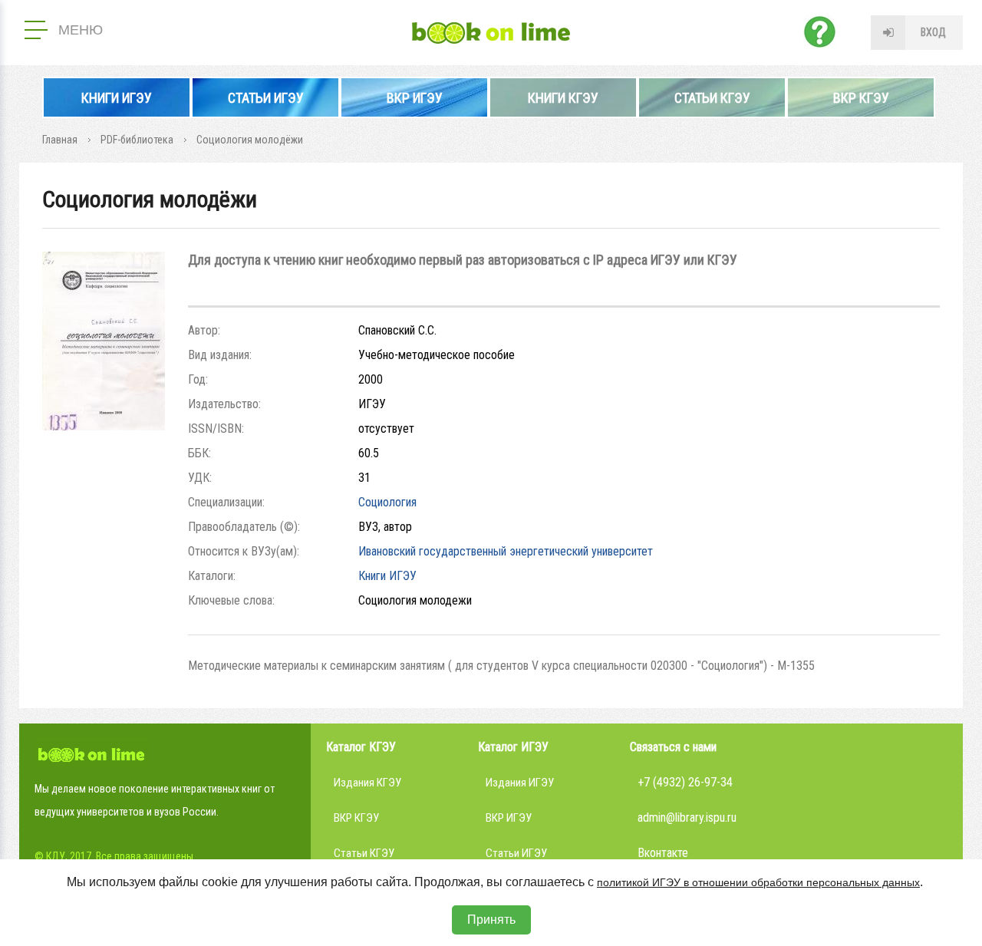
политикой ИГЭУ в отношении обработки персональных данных (758, 882)
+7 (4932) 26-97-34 (685, 782)
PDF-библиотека (137, 139)
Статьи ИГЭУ (266, 98)
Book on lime (491, 33)
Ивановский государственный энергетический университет (505, 551)
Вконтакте (663, 852)
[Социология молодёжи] (103, 426)
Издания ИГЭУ (520, 782)
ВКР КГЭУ (861, 98)
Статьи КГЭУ (712, 98)
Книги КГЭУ (563, 98)
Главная (59, 139)
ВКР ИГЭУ (415, 98)
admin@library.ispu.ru (687, 817)
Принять (491, 919)
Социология (387, 502)
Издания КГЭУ (367, 782)
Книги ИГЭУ (116, 98)
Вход (933, 32)
